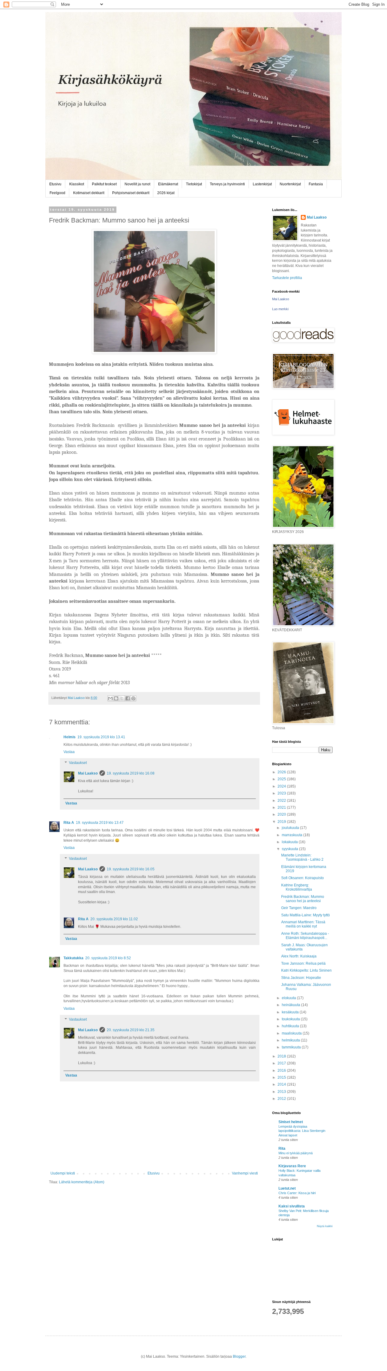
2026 (282, 772)
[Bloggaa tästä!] (116, 698)
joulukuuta (291, 828)
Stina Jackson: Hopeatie (301, 978)
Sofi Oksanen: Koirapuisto (302, 878)
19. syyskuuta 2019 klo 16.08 (130, 773)
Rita (281, 1148)
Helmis (69, 737)
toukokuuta (291, 1019)
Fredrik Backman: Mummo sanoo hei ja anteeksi (302, 899)
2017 (282, 1063)
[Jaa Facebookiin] (128, 698)
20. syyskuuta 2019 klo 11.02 (114, 919)
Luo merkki (280, 309)
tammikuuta (292, 1047)
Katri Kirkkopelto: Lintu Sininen (306, 970)
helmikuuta (291, 1040)
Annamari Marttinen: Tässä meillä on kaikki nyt (303, 924)
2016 (282, 1070)
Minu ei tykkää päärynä (295, 1153)
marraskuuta (292, 835)
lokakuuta (290, 842)
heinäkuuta (291, 1005)
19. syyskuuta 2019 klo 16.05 (130, 869)
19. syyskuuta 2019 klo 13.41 (101, 737)
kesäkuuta (291, 1012)
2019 (282, 822)
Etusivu (55, 184)
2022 (282, 800)
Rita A (68, 822)
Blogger (239, 1356)
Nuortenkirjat (290, 184)
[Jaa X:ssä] (122, 698)
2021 (282, 807)
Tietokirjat (194, 184)
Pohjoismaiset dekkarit (130, 193)
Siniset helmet (290, 1122)
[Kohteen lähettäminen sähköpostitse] (110, 698)
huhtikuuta (291, 1026)
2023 (282, 793)
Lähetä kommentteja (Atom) (81, 1182)
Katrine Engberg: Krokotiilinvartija (296, 887)
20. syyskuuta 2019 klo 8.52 (108, 958)
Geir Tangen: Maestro (299, 908)
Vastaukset (78, 763)
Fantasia (316, 184)
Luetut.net (287, 1188)
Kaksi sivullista (291, 1206)
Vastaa (69, 752)
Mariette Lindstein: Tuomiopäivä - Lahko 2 (302, 857)
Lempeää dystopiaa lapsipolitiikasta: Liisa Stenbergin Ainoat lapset (301, 1131)
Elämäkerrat (168, 184)
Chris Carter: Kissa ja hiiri (297, 1193)
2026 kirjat (165, 193)
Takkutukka (73, 958)
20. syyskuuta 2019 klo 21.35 (130, 1030)
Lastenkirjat (262, 184)
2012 (282, 1098)
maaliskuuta (292, 1033)
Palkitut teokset (104, 184)
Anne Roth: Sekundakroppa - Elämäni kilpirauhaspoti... (305, 935)
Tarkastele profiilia (287, 278)
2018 (282, 1056)
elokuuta (289, 998)
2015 (282, 1077)
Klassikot (76, 184)
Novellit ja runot (137, 184)
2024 (282, 786)
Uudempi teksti (62, 1173)
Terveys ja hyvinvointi (227, 184)
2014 (282, 1084)
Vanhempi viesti (245, 1173)
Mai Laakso (88, 773)
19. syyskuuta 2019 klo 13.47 (100, 822)
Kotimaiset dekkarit (88, 193)
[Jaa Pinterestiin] (133, 698)
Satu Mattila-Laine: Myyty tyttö (305, 915)
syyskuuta (290, 849)
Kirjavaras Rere (292, 1166)
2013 (282, 1092)
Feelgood (57, 193)
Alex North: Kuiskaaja (299, 956)
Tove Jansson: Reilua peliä (303, 963)
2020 (282, 814)
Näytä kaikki (325, 1226)
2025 (282, 779)
